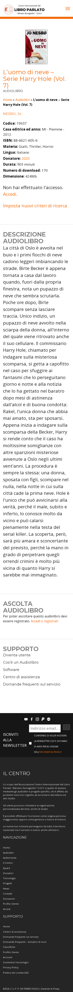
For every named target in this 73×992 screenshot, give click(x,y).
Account (7, 957)
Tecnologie (9, 878)
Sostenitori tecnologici (16, 962)
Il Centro (8, 862)
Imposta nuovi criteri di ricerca (35, 205)
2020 (25, 158)
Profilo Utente (11, 903)
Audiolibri (22, 99)
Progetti (7, 883)
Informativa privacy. (50, 752)
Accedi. (10, 194)
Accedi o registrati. (45, 621)
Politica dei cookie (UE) (15, 972)
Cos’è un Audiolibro (21, 662)
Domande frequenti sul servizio (31, 684)
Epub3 (6, 868)
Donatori (8, 873)
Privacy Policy (10, 967)
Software (11, 669)
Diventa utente (17, 655)
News (6, 888)
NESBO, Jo (12, 114)
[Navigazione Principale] (67, 9)
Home (7, 99)
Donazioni (9, 898)
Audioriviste (9, 857)
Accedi (6, 909)
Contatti (7, 893)
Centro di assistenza (21, 677)
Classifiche (9, 946)
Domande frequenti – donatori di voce (24, 941)
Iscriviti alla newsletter (15, 740)
